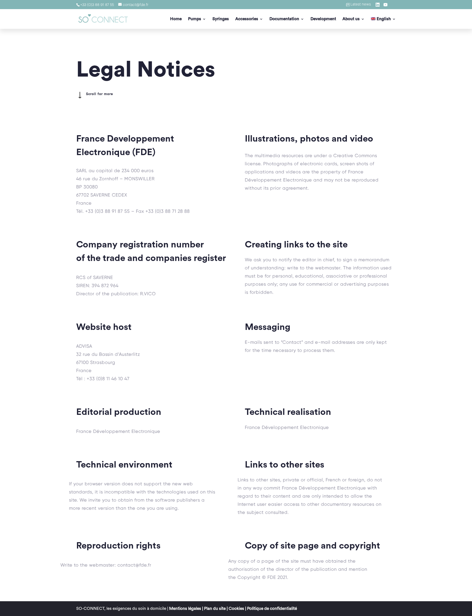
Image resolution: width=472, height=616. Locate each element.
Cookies (236, 608)
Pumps (194, 19)
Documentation (284, 19)
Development (323, 19)
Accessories (246, 19)
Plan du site (215, 608)
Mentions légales (185, 608)
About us (351, 19)
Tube (391, 4)
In (381, 4)
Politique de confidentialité (272, 608)
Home (176, 19)
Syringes (220, 19)
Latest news (361, 4)
